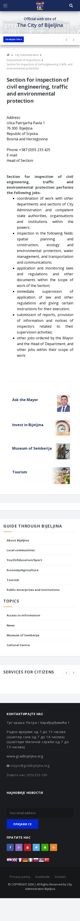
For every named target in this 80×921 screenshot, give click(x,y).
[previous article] (73, 39)
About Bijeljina (18, 540)
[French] (20, 861)
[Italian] (30, 861)
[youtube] (27, 847)
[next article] (66, 39)
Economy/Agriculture (22, 570)
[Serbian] (41, 861)
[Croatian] (9, 861)
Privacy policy (20, 877)
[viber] (18, 847)
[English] (14, 861)
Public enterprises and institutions (33, 590)
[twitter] (36, 847)
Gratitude (42, 877)
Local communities (21, 550)
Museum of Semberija (23, 635)
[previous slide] (66, 672)
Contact (60, 877)
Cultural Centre (18, 645)
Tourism (13, 580)
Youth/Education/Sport (24, 560)
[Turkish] (46, 861)
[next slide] (73, 672)
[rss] (53, 847)
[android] (44, 847)
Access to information (23, 615)
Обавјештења (13, 39)
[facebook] (10, 847)
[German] (25, 861)
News (11, 625)
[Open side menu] (5, 5)
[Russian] (36, 861)
